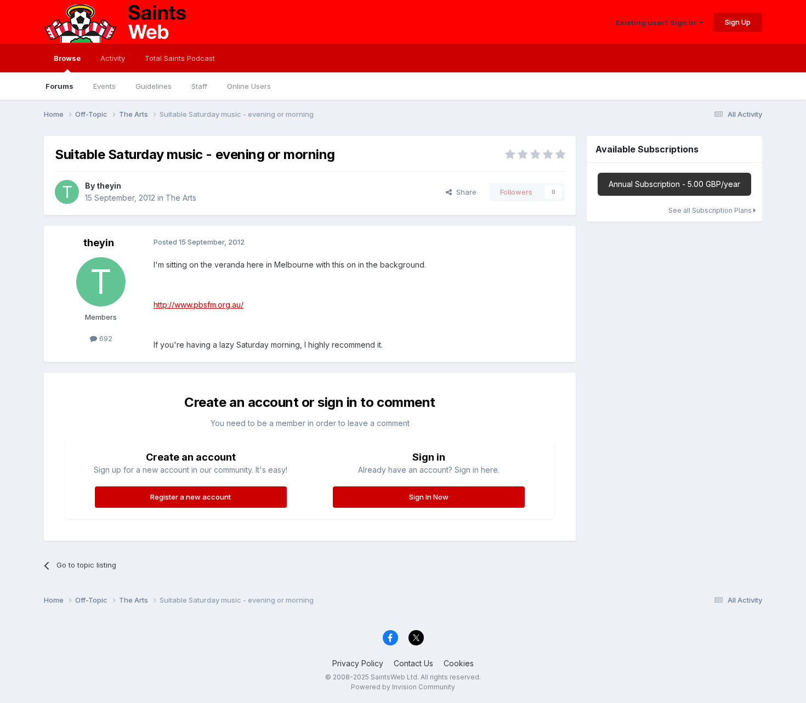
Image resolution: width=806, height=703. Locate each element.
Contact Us (413, 663)
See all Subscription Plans (710, 210)
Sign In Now (429, 496)
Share (464, 192)
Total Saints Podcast (180, 58)
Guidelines (153, 86)
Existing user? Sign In (657, 22)
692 (104, 338)
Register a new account (190, 496)
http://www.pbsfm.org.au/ (198, 304)
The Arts (181, 197)
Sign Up (738, 22)
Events (104, 86)
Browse (67, 58)
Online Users (249, 86)
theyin (109, 185)
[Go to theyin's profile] (67, 192)
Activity (112, 58)
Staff (199, 86)
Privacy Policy (357, 663)
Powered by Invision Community (403, 687)
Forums (59, 86)
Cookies (459, 663)
